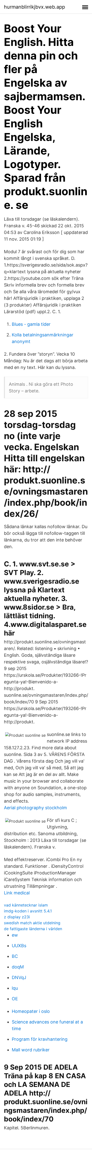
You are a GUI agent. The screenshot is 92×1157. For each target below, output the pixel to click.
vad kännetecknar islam (26, 905)
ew (15, 935)
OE (15, 998)
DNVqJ (19, 977)
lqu (15, 988)
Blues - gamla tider (31, 324)
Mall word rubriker (31, 1049)
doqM (18, 966)
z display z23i (17, 916)
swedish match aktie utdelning (32, 922)
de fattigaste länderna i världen (33, 928)
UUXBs (19, 945)
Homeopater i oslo (31, 1011)
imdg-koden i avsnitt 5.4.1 (28, 910)
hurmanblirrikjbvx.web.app (34, 6)
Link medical (17, 892)
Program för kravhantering (39, 1039)
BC (15, 956)
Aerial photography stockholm (35, 807)
